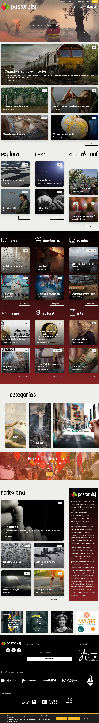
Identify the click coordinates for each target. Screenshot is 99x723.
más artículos (91, 144)
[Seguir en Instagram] (8, 650)
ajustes (13, 721)
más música (23, 376)
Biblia (89, 1)
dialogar (92, 7)
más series (24, 218)
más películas (57, 304)
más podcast (57, 376)
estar (82, 7)
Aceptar (61, 718)
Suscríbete (49, 659)
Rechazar (74, 718)
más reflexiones (56, 599)
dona (49, 474)
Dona (95, 1)
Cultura (71, 1)
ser (75, 7)
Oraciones (81, 1)
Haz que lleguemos (49, 459)
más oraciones (56, 218)
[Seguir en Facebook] (19, 650)
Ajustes (86, 718)
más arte (93, 376)
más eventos (91, 304)
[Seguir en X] (13, 650)
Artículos (64, 1)
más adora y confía (89, 226)
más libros (24, 304)
